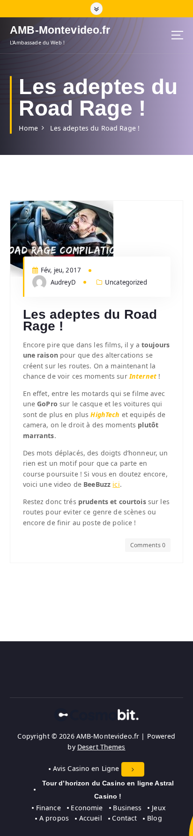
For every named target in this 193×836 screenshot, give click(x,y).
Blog (154, 818)
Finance (48, 807)
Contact (124, 818)
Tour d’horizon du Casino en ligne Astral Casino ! (108, 789)
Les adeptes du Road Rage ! (95, 128)
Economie (87, 807)
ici (115, 484)
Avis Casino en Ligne (86, 768)
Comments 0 (147, 545)
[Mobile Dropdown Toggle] (132, 769)
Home (28, 128)
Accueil (90, 818)
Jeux (158, 807)
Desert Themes (101, 746)
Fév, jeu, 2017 (60, 270)
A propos (54, 818)
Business (127, 807)
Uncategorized (126, 282)
